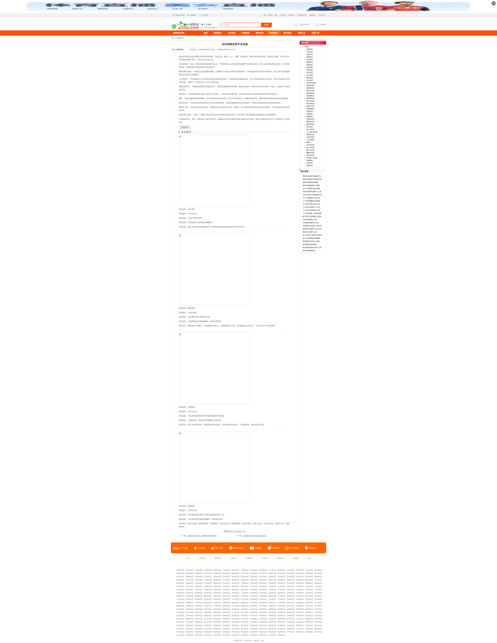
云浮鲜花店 (245, 573)
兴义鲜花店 (189, 622)
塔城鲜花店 (300, 632)
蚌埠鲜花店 (300, 615)
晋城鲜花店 (245, 606)
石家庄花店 (309, 606)
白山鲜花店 (281, 596)
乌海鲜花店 (291, 629)
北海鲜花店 (254, 622)
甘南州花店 (254, 603)
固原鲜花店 (208, 635)
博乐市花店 (235, 632)
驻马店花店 (263, 612)
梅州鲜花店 (189, 573)
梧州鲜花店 (245, 622)
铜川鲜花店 (291, 603)
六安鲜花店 (245, 619)
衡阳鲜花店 (245, 580)
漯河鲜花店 (226, 612)
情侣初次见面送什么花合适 (312, 229)
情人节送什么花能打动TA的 (312, 235)
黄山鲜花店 (208, 619)
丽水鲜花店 (309, 576)
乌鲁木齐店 (189, 632)
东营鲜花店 (189, 615)
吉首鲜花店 (199, 583)
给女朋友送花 (311, 83)
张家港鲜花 (254, 576)
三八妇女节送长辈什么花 (311, 204)
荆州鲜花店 (254, 583)
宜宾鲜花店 (309, 586)
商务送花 (309, 65)
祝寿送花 (309, 114)
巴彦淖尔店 (281, 629)
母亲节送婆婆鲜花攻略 (310, 182)
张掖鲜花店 (189, 603)
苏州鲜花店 (263, 573)
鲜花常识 (309, 57)
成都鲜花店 (199, 586)
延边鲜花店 (309, 596)
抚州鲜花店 (235, 593)
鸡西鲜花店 (254, 635)
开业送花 (309, 70)
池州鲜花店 (272, 619)
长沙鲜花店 (226, 580)
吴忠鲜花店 (199, 635)
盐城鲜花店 (235, 576)
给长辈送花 (310, 93)
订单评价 (265, 558)
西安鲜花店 (263, 603)
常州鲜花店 (291, 573)
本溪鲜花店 (291, 593)
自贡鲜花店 (217, 586)
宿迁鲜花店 (199, 576)
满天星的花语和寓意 (310, 244)
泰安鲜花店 (217, 615)
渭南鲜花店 (300, 603)
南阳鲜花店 (300, 609)
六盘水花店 (300, 619)
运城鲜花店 (272, 606)
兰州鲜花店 (281, 599)
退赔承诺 (312, 548)
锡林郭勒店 (318, 629)
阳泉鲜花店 (226, 606)
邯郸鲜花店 (189, 609)
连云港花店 (180, 576)
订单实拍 (258, 548)
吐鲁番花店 (208, 632)
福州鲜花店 (226, 590)
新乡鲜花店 (309, 609)
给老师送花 (310, 96)
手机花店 (205, 15)
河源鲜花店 (199, 573)
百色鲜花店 (300, 622)
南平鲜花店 (281, 590)
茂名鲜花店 (281, 570)
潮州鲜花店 (226, 573)
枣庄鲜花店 (254, 615)
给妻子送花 (310, 106)
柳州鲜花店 (226, 622)
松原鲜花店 (291, 596)
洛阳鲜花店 (291, 609)
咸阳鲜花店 (272, 603)
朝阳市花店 (217, 596)
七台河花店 (235, 599)
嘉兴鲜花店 (291, 576)
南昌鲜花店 (309, 590)
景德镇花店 (180, 593)
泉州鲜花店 (245, 590)
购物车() (303, 15)
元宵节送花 (310, 155)
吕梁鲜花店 (300, 606)
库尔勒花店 (245, 632)
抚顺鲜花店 (281, 593)
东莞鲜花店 (245, 570)
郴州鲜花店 (309, 580)
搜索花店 (313, 15)
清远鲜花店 (217, 573)
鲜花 (275, 64)
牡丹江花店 (245, 599)
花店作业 (309, 163)
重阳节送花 (310, 153)
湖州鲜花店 (217, 580)
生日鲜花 (232, 33)
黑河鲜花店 (254, 599)
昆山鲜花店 (318, 573)
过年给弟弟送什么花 (310, 219)
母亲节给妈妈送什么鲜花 (311, 185)
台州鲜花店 (208, 580)
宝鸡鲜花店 (281, 603)
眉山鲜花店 (300, 586)
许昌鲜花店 (318, 609)
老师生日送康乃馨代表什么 (312, 176)
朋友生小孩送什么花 (310, 232)
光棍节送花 (310, 119)
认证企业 (201, 548)
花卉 (244, 86)
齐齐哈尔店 (189, 599)
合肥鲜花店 (281, 615)
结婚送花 (309, 49)
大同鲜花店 (217, 606)
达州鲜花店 (180, 590)
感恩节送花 (310, 122)
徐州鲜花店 (226, 576)
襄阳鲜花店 (217, 583)
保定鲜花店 (199, 609)
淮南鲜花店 (309, 615)
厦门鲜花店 (235, 590)
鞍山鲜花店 (272, 593)
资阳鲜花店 (208, 590)
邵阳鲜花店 (281, 580)
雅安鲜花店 (189, 590)
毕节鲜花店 (318, 619)
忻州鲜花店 (281, 606)
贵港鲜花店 (272, 622)
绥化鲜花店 (263, 599)
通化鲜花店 (272, 596)
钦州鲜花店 (281, 622)
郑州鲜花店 (263, 609)
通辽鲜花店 (272, 629)
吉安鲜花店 (217, 593)
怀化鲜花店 (180, 583)
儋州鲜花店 (217, 629)
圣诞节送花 (310, 124)
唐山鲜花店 (318, 606)
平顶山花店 (199, 612)
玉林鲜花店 (291, 622)
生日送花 (309, 52)
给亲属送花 (310, 109)
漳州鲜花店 (254, 590)
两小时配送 (294, 548)
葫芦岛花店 (226, 596)
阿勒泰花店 (309, 632)
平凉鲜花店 (199, 603)
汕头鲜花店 (291, 570)
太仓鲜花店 (208, 576)
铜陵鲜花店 (189, 619)
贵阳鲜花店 (281, 619)
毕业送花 (309, 80)
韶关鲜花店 (318, 570)
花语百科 (180, 38)
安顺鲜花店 (309, 619)
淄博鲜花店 (309, 612)
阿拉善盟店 (180, 632)
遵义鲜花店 (291, 619)
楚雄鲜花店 (272, 625)
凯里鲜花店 (199, 622)
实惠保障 (275, 548)
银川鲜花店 (180, 635)
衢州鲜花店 (318, 576)
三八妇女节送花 (311, 132)
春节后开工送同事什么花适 (312, 216)
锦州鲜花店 (309, 593)
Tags (309, 558)
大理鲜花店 (309, 625)
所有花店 (322, 15)
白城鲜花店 (300, 596)
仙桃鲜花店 (318, 583)
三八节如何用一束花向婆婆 (312, 213)
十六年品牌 (183, 548)
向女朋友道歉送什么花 (310, 223)
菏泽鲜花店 (245, 615)
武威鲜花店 (180, 603)
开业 (189, 56)
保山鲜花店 (226, 625)
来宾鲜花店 (180, 625)
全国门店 (315, 33)
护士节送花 (310, 147)
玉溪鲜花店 (217, 625)
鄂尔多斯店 (245, 629)
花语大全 (301, 33)
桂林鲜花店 (235, 622)
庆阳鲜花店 (217, 603)
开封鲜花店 (189, 612)
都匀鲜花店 (208, 622)
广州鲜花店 (226, 570)
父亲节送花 (310, 137)
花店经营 (309, 67)
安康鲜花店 (189, 606)
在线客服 (323, 24)
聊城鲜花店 (226, 615)
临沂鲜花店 (180, 615)
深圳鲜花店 (180, 570)
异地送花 (309, 111)
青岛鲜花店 (272, 612)
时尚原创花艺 (238, 548)
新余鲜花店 (263, 635)
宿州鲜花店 (235, 619)
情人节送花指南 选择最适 (311, 238)
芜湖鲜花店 (291, 615)
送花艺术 (309, 54)
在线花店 (193, 49)
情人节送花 (310, 129)
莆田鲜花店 (263, 590)
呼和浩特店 (226, 629)
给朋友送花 (310, 85)
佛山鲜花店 (254, 570)
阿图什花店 (263, 632)
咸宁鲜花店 (291, 583)
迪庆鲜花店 (189, 629)
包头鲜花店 (235, 629)
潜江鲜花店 (180, 586)
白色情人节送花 (311, 158)
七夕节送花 (310, 140)
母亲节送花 (310, 135)
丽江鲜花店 (245, 625)
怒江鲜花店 (180, 629)
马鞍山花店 (318, 615)
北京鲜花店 (189, 570)
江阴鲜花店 (309, 573)
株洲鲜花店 (272, 580)
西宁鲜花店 (226, 635)
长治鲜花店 (235, 606)
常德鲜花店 (235, 580)
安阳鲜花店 (272, 609)
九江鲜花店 (318, 590)
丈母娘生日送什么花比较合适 (254, 536)
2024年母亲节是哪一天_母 (312, 192)
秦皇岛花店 (208, 609)
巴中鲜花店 (199, 590)
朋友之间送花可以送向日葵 (312, 179)
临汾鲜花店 (291, 606)
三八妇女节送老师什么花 (311, 210)
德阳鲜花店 (235, 586)
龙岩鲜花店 (291, 590)
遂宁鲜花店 (263, 586)
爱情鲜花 (218, 33)
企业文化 (233, 558)
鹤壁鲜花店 (208, 612)
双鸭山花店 (208, 599)
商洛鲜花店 (199, 606)
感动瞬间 (249, 558)
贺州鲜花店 (309, 622)
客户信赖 (219, 548)
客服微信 (193, 15)
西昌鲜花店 (217, 590)
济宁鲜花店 (318, 612)
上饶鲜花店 (245, 593)
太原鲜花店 (208, 606)
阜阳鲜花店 (226, 619)
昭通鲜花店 (235, 625)
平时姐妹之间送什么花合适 (312, 226)
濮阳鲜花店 (217, 612)
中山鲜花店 (309, 570)
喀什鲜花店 (272, 632)
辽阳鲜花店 (189, 596)
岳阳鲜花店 (263, 580)
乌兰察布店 (300, 629)
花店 (194, 103)
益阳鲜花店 (300, 580)
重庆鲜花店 (217, 570)
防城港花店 (263, 622)
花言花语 (309, 60)
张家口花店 (226, 609)
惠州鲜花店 (263, 570)
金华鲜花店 (300, 576)
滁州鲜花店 (217, 619)
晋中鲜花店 (263, 606)
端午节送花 (310, 150)
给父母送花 (310, 103)
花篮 (193, 56)
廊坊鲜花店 (245, 609)
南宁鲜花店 (217, 622)
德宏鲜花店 (318, 625)
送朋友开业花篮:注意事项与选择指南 (202, 536)
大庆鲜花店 (180, 599)
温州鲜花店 (189, 580)
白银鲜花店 (309, 599)
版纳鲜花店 (300, 625)
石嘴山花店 (189, 635)
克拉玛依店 (199, 632)
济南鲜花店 (281, 612)
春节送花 (309, 127)
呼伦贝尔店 (263, 629)
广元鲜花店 (254, 586)
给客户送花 (310, 101)
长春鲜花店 (235, 596)
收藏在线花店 (180, 15)
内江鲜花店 (272, 586)
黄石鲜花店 (235, 583)
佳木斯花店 (226, 599)
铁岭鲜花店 (208, 596)
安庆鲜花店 (199, 619)
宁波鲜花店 (281, 576)
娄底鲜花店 (189, 583)
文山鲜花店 (291, 625)
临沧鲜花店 (263, 625)
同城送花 (309, 160)
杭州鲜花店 (272, 576)
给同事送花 (310, 98)
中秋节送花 (310, 145)
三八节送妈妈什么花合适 (311, 198)
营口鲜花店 (318, 593)
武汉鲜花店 (208, 583)
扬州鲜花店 (245, 576)
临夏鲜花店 (245, 603)
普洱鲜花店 (254, 625)
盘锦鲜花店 (199, 596)
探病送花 (309, 78)
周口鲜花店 (180, 612)
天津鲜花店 (208, 570)
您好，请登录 (268, 15)
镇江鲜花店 (263, 576)
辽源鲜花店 (263, 596)
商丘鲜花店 (245, 612)
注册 (275, 15)
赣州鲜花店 (208, 593)
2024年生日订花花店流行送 (312, 195)
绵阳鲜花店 (208, 586)
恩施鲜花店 (309, 583)
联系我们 (280, 558)
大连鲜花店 (263, 593)
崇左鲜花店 (189, 625)
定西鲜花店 (226, 603)
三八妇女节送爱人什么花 (311, 207)
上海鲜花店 (199, 570)
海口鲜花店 (199, 629)
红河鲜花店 (281, 625)
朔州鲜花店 (254, 606)
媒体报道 (218, 558)
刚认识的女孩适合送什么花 (312, 247)
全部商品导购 (178, 33)
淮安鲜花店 (300, 573)
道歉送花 (309, 62)
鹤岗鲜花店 (199, 599)
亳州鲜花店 (254, 619)
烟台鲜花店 (291, 612)
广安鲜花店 (318, 586)
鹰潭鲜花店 (199, 593)
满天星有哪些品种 (309, 250)
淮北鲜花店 (180, 619)
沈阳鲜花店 (254, 593)
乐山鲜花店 (281, 586)
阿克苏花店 (254, 632)
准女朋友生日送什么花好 (311, 241)
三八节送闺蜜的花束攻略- (311, 201)
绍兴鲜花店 (180, 580)
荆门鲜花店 (272, 635)
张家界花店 (291, 580)
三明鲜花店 (272, 590)
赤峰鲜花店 (254, 629)
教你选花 (287, 33)
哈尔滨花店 (318, 596)
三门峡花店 (235, 612)
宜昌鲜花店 (226, 583)
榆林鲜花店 (180, 606)
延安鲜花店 (309, 603)
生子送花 (309, 75)
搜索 (266, 25)
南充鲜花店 (291, 586)
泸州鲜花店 (226, 586)
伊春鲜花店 (217, 599)
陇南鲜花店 (235, 603)
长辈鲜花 (246, 33)
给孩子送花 (310, 91)
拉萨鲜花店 (235, 635)
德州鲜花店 (199, 615)
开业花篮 (201, 71)
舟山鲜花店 (199, 580)
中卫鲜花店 (217, 635)
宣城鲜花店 (263, 619)
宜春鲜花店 (226, 593)
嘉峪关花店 (291, 599)
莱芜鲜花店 (272, 615)
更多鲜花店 (281, 635)
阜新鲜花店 (180, 596)
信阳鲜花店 (254, 612)
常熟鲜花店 (281, 573)
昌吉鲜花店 (226, 632)
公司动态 (202, 558)
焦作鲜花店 (281, 609)
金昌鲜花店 (300, 599)
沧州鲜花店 (180, 609)
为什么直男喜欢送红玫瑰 (311, 188)
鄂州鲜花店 (263, 583)
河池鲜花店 (318, 622)
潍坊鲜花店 (300, 612)
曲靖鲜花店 (208, 625)
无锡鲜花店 (272, 573)
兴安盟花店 (309, 629)
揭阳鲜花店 (235, 573)
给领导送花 (310, 88)
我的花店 (291, 15)
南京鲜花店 (254, 573)
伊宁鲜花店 (291, 632)
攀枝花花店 (245, 586)
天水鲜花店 (318, 599)
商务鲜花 (260, 33)
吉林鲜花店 (245, 596)
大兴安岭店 (272, 599)
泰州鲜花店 (217, 576)
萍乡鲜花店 (189, 593)
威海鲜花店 (208, 615)
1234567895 (237, 640)
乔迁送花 (309, 72)
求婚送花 (309, 116)
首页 (206, 33)
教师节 (308, 142)
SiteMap (296, 558)
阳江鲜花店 (208, 573)
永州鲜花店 (318, 580)
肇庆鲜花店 (180, 573)
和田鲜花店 (281, 632)
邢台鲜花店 (217, 609)
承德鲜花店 (235, 609)
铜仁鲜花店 (180, 622)
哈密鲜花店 (217, 632)
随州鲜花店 (300, 583)
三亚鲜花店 (208, 629)
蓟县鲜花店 (245, 635)
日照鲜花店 (263, 615)
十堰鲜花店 (245, 583)
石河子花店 (318, 632)
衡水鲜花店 (254, 609)
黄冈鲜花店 (281, 583)
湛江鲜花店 (300, 570)
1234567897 (247, 640)
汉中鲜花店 (318, 603)
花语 (306, 47)
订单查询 (283, 15)
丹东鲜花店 (300, 593)
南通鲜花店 (189, 576)
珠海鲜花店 (235, 570)
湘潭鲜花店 (254, 580)
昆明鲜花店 (199, 625)
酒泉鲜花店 (208, 603)
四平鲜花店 (254, 596)
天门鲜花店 (189, 586)
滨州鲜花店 (235, 615)
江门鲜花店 (272, 570)
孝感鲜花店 (272, 583)
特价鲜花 (273, 33)
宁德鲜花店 (300, 590)
